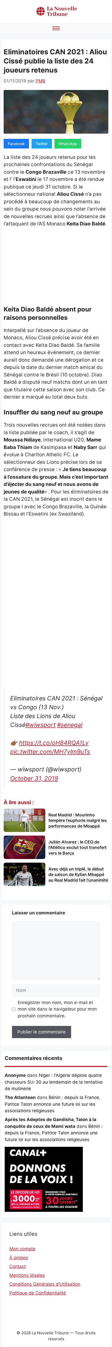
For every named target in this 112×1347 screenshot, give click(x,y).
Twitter (42, 143)
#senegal (69, 724)
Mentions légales (27, 1275)
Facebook (16, 143)
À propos (18, 1257)
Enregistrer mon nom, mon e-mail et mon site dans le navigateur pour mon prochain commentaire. (57, 1009)
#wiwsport (40, 724)
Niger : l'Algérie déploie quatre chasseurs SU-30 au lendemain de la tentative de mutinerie (54, 1082)
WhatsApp (68, 143)
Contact (17, 1266)
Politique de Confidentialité (37, 1293)
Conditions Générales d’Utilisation (44, 1284)
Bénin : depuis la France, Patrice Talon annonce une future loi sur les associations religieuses (52, 1104)
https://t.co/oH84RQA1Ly (54, 742)
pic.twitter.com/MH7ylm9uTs (50, 751)
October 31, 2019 (34, 778)
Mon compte (22, 1248)
